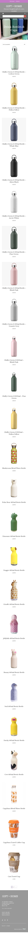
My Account (12, 1)
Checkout (18, 1)
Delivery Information (6, 913)
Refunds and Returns (6, 914)
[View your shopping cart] (3, 13)
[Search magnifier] (25, 16)
